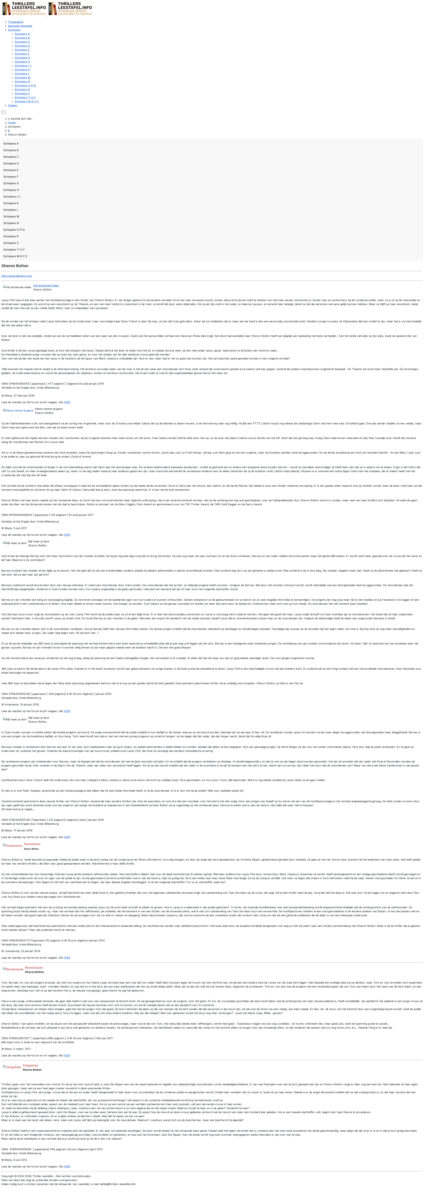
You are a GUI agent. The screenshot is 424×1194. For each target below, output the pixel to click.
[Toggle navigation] (3, 112)
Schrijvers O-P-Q (14, 229)
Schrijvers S (11, 243)
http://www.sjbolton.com (16, 276)
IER (68, 1055)
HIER (67, 402)
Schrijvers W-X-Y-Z (15, 256)
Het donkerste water (46, 285)
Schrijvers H (11, 190)
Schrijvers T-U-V (14, 249)
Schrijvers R (11, 236)
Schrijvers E (10, 170)
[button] (14, 29)
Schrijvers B (11, 150)
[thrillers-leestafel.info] (47, 15)
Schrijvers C (11, 156)
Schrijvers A (11, 143)
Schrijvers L (10, 209)
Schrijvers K (11, 203)
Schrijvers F (10, 176)
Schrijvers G (11, 183)
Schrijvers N (11, 223)
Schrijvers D (11, 163)
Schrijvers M (11, 216)
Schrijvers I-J (11, 196)
